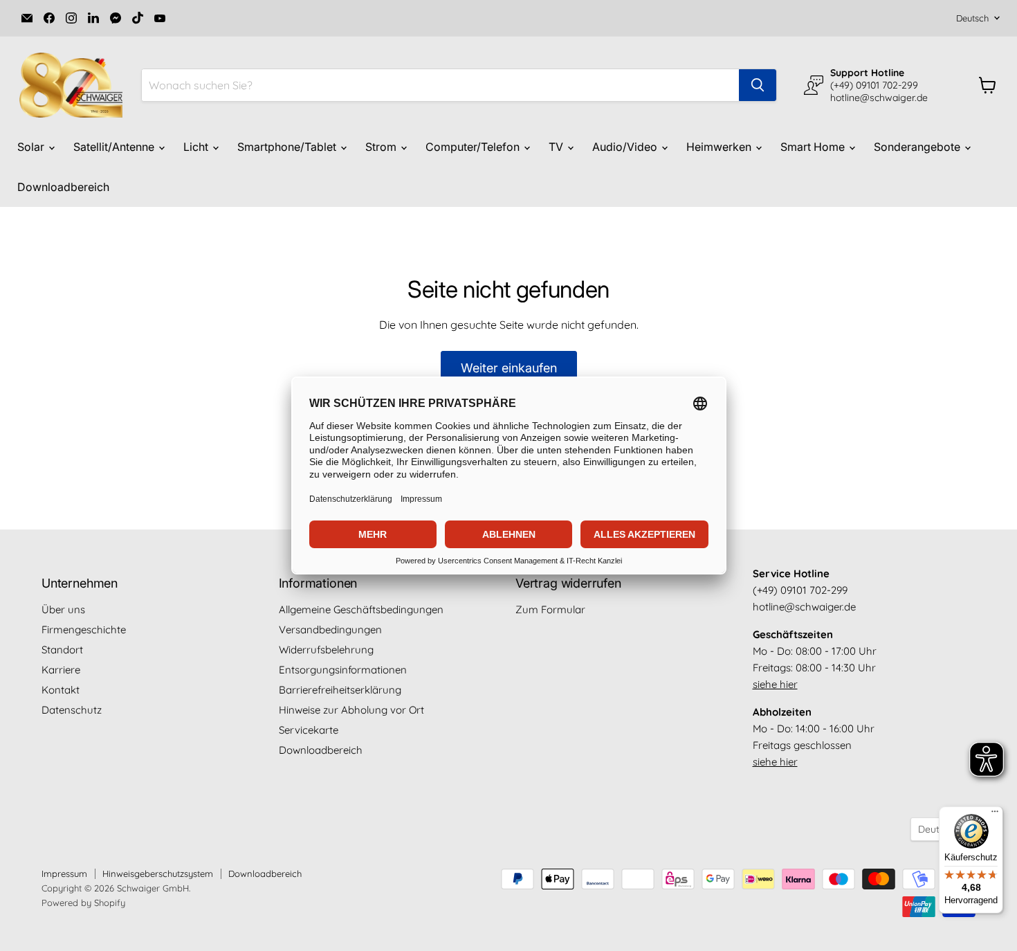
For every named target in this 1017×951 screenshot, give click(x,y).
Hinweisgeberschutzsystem (157, 873)
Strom (382, 147)
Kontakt (61, 689)
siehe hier (775, 684)
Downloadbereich (63, 187)
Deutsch (972, 18)
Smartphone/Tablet (288, 147)
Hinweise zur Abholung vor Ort (351, 709)
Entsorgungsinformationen (343, 669)
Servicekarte (308, 729)
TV (557, 147)
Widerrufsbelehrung (326, 649)
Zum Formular (550, 609)
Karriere (61, 669)
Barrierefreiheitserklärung (340, 689)
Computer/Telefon (473, 147)
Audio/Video (626, 147)
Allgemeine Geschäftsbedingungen (361, 609)
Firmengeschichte (84, 629)
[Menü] (995, 814)
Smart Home (814, 147)
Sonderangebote (918, 147)
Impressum (64, 873)
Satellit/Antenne (115, 147)
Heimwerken (720, 147)
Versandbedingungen (330, 629)
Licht (197, 147)
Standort (62, 649)
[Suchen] (757, 85)
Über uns (63, 609)
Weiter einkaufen (509, 368)
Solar (32, 147)
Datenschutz (72, 709)
